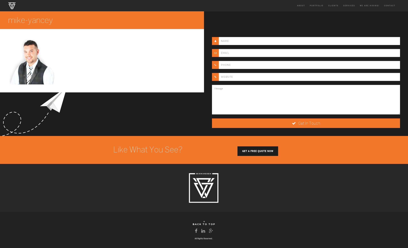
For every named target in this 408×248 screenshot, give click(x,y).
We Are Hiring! (369, 6)
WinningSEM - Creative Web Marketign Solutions (12, 6)
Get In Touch (308, 123)
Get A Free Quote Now (257, 151)
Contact (389, 6)
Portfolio (317, 6)
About (301, 6)
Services (349, 6)
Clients (333, 6)
